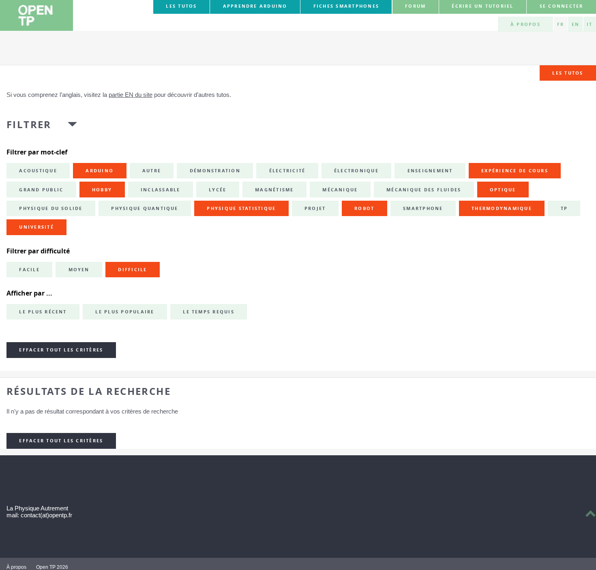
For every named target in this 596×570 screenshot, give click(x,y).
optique (503, 189)
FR (560, 24)
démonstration (215, 170)
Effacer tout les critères (61, 350)
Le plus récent (42, 312)
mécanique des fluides (423, 189)
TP (564, 208)
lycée (217, 189)
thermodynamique (502, 208)
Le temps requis (208, 312)
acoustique (38, 170)
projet (315, 208)
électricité (287, 170)
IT (589, 24)
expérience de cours (514, 170)
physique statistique (241, 208)
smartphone (423, 208)
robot (364, 208)
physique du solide (50, 208)
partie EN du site (130, 94)
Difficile (132, 269)
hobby (102, 189)
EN (575, 24)
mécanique (340, 189)
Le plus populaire (124, 312)
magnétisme (274, 189)
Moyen (79, 269)
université (36, 227)
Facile (29, 269)
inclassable (160, 189)
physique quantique (144, 208)
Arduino (100, 170)
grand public (41, 189)
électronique (356, 170)
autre (151, 170)
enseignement (430, 170)
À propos (525, 24)
